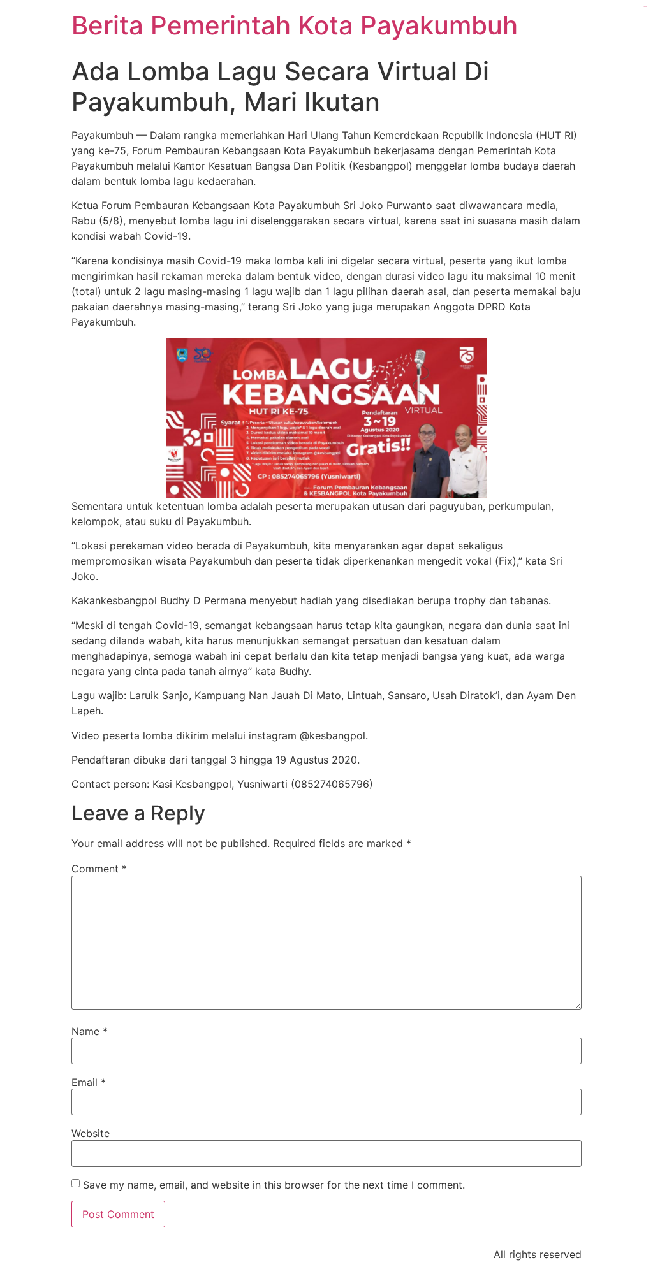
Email (88, 1082)
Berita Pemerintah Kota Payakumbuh (294, 25)
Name (89, 1031)
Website (90, 1133)
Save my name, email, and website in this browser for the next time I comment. (274, 1185)
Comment (99, 869)
